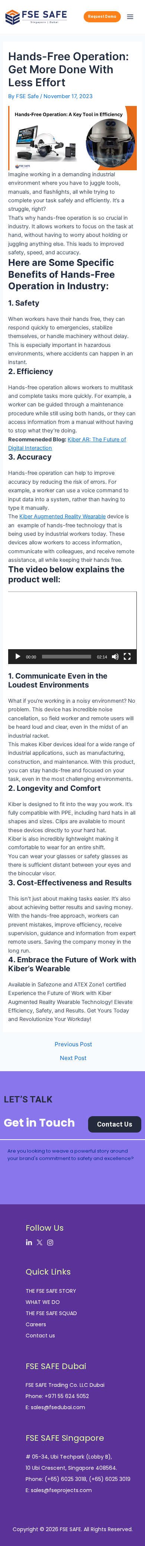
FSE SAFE (70, 1529)
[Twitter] (39, 1242)
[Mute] (115, 656)
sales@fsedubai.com (58, 1407)
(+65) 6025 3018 (65, 1479)
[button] (72, 627)
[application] (72, 628)
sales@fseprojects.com (61, 1490)
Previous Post (73, 1044)
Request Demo (102, 17)
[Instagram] (50, 1242)
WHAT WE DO (43, 1302)
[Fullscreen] (127, 656)
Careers (36, 1324)
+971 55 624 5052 (67, 1396)
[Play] (18, 656)
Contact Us (114, 1124)
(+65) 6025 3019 (109, 1479)
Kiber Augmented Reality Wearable (62, 516)
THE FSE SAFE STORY (51, 1291)
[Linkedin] (29, 1242)
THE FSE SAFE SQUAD (51, 1313)
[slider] (66, 656)
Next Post (73, 1058)
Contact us (40, 1335)
